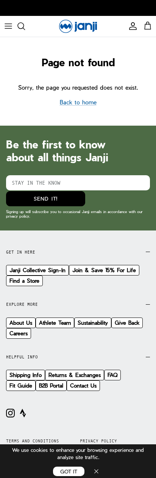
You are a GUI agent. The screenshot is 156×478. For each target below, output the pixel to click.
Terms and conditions (32, 441)
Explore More (22, 304)
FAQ (112, 375)
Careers (18, 333)
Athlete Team (55, 322)
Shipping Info (25, 375)
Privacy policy (98, 441)
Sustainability (93, 322)
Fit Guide (20, 385)
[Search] (25, 26)
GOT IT (68, 471)
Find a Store (24, 280)
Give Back (127, 322)
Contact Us (83, 385)
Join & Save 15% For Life (104, 270)
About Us (20, 322)
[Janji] (78, 26)
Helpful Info (22, 357)
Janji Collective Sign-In (37, 270)
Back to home (78, 102)
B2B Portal (51, 385)
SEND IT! (45, 198)
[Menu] (8, 26)
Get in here (20, 252)
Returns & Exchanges (74, 375)
